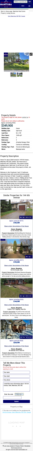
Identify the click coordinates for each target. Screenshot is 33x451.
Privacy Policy (19, 446)
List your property (9, 446)
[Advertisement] (16, 34)
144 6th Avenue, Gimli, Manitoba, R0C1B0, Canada (16, 412)
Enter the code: (8, 394)
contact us (25, 117)
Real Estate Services (16, 448)
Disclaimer (27, 446)
